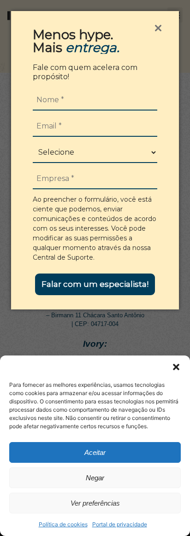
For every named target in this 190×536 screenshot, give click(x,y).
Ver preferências (95, 503)
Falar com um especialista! (95, 284)
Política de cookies (63, 524)
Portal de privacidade (119, 524)
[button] (176, 367)
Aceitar (95, 452)
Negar (95, 478)
